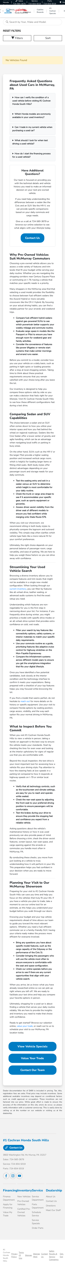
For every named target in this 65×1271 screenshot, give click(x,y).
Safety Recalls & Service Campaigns (54, 1255)
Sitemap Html (36, 1255)
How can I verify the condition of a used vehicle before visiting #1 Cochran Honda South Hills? (31, 101)
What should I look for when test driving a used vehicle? (30, 142)
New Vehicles (24, 1196)
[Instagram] (13, 1176)
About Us (50, 1196)
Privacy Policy (14, 1255)
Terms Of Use (21, 1255)
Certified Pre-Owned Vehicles (23, 1212)
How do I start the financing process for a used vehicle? (31, 155)
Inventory (24, 1190)
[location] (60, 2)
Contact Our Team (32, 1070)
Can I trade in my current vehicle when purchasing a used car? (32, 129)
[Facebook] (6, 1176)
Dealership (54, 1190)
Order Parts (37, 1227)
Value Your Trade (32, 1058)
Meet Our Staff (53, 1210)
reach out (25, 701)
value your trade (25, 1026)
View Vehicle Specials (32, 1046)
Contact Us (32, 238)
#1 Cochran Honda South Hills (6, 1255)
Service (37, 1190)
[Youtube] (19, 1176)
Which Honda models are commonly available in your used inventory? (31, 115)
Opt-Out (62, 1255)
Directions (51, 1205)
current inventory (18, 588)
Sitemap (28, 1255)
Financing (10, 1190)
